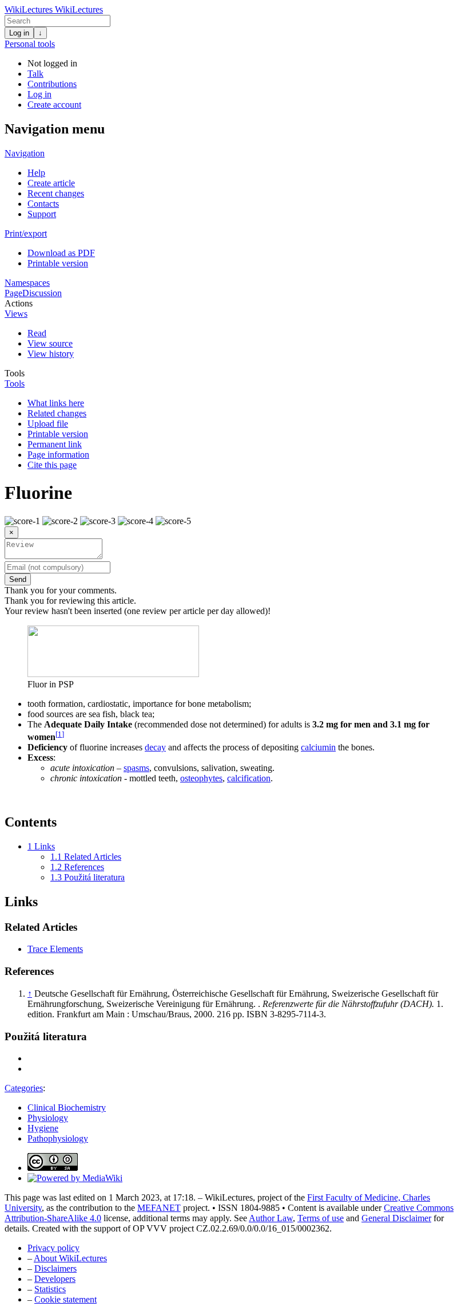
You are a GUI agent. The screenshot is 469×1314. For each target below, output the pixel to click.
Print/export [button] (26, 233)
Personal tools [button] (30, 44)
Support (41, 214)
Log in (19, 33)
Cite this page (52, 465)
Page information (58, 454)
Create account (54, 104)
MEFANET (159, 1208)
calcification (249, 778)
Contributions (52, 84)
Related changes (56, 413)
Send (17, 579)
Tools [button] (15, 373)
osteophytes (201, 778)
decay (155, 747)
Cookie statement (65, 1299)
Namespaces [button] (27, 283)
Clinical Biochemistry (66, 1107)
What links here (55, 403)
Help (36, 173)
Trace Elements (55, 949)
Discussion (42, 293)
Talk (35, 73)
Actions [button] (19, 303)
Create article (51, 183)
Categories (24, 1088)
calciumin (318, 747)
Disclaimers (55, 1268)
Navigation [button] (25, 153)
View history (50, 354)
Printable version (57, 263)
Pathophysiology (57, 1138)
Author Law (271, 1218)
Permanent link (54, 444)
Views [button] (16, 313)
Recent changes (55, 193)
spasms (136, 768)
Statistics (50, 1289)
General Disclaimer (396, 1218)
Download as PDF (61, 253)
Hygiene (42, 1128)
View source (50, 343)
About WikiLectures (70, 1258)
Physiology (47, 1118)
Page (13, 293)
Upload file (47, 423)
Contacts (43, 203)
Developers (54, 1279)
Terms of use (320, 1218)
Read (36, 333)
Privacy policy (53, 1248)
